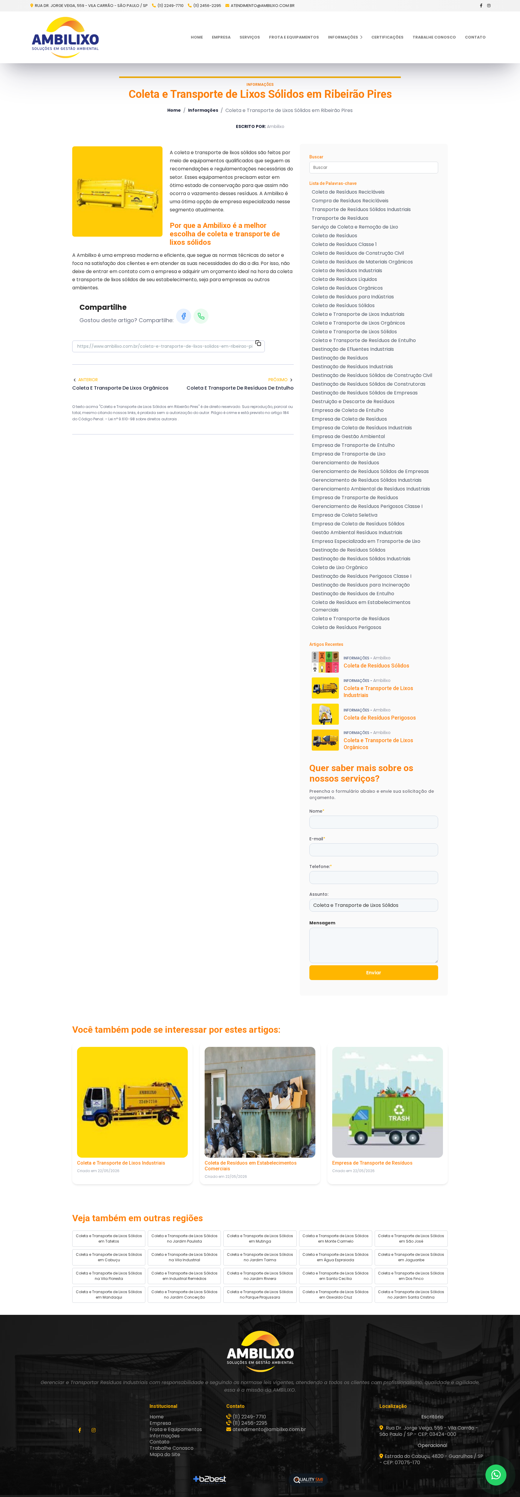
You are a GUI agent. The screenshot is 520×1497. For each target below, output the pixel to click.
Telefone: (320, 867)
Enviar (373, 972)
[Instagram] (489, 5)
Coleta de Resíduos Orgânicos (347, 288)
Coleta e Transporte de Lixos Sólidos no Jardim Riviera (260, 1276)
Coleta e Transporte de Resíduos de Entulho (364, 340)
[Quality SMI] (308, 1480)
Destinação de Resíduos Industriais (352, 366)
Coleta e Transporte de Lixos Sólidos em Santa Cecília (335, 1276)
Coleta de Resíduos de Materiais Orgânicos (362, 261)
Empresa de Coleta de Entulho (348, 410)
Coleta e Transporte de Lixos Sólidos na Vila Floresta (109, 1276)
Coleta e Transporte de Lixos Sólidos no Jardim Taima (260, 1257)
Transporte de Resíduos (340, 218)
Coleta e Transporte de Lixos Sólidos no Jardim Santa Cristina (411, 1294)
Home (197, 37)
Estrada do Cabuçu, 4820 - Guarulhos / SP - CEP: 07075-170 (431, 1459)
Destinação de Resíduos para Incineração (361, 584)
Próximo (278, 380)
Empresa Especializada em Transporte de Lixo (366, 541)
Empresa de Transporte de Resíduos (355, 497)
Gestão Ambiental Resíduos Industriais (357, 532)
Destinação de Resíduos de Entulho (353, 593)
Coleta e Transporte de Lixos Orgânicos (358, 322)
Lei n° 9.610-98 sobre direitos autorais (143, 419)
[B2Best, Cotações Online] (210, 1480)
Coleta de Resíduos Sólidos (343, 305)
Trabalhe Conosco (434, 37)
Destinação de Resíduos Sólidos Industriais (361, 558)
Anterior (88, 380)
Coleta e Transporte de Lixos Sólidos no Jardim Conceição (184, 1294)
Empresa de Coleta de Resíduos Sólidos (358, 523)
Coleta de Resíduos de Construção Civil (358, 253)
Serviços (250, 37)
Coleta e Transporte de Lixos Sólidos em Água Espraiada (335, 1257)
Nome (316, 811)
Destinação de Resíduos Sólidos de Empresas (365, 392)
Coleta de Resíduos (334, 235)
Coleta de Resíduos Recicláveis (348, 191)
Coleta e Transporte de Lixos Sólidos (354, 331)
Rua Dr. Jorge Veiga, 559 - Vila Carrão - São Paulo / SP (91, 5)
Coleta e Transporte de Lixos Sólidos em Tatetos (109, 1238)
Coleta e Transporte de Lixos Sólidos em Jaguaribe (411, 1257)
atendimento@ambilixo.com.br (263, 5)
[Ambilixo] (260, 1351)
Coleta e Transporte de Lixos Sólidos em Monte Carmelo (335, 1238)
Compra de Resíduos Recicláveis (350, 200)
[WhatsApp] (201, 316)
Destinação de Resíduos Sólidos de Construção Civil (372, 375)
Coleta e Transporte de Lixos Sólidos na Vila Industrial (184, 1257)
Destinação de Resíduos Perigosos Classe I (361, 576)
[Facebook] (481, 5)
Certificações (387, 37)
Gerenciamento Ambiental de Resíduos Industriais (371, 488)
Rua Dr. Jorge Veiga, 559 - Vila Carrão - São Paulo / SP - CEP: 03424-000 (428, 1431)
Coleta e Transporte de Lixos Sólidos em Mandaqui (109, 1294)
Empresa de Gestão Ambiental (348, 436)
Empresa (221, 37)
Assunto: (318, 894)
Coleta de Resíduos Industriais (347, 270)
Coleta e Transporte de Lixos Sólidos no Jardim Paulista (184, 1238)
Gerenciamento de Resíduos (345, 462)
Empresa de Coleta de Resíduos (349, 418)
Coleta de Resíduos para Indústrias (353, 296)
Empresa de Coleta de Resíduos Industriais (362, 427)
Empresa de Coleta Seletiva (344, 515)
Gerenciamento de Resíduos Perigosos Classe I (367, 506)
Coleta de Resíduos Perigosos (346, 627)
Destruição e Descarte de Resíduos (353, 401)
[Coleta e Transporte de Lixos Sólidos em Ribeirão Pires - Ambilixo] (64, 37)
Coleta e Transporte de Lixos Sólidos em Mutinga (260, 1238)
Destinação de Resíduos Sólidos (348, 549)
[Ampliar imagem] (117, 191)
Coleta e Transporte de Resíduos (351, 618)
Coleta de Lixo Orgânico (340, 567)
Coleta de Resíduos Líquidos (344, 279)
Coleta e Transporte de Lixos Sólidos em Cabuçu (109, 1257)
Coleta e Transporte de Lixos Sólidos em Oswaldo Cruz (335, 1294)
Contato (475, 37)
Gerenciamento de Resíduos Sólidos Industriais (367, 480)
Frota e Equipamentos (294, 37)
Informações (343, 37)
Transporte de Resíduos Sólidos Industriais (361, 209)
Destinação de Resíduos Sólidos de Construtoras (369, 384)
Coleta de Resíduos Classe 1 (344, 244)
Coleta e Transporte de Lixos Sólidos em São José (411, 1238)
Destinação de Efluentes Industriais (353, 349)
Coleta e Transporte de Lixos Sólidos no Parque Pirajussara (260, 1294)
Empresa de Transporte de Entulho (353, 445)
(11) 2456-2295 (207, 5)
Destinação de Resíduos (340, 357)
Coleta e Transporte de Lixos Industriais (358, 314)
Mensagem (322, 923)
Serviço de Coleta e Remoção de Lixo (355, 226)
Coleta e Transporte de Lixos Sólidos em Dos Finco (411, 1276)
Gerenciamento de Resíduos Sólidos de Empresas (370, 471)
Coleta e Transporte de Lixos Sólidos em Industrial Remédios (184, 1276)
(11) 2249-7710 (170, 5)
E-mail (317, 839)
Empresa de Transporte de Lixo (348, 453)
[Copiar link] (258, 344)
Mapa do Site (165, 1454)
